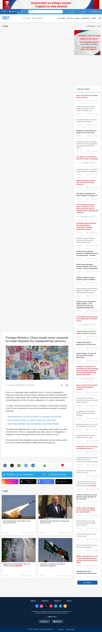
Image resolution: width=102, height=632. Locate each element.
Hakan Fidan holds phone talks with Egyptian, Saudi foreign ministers (33, 424)
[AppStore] (57, 622)
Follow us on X (63, 481)
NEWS (77, 18)
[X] (7, 12)
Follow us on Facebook (47, 481)
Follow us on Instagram (11, 481)
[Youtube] (10, 12)
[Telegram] (12, 12)
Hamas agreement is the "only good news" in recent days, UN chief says (34, 416)
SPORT (93, 18)
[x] (46, 606)
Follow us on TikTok (29, 481)
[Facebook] (37, 606)
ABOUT (33, 601)
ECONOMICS (85, 18)
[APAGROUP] (51, 616)
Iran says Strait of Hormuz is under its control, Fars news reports (31, 420)
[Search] (60, 12)
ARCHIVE (57, 601)
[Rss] (17, 12)
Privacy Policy (70, 629)
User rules (61, 629)
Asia (98, 26)
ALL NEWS (62, 18)
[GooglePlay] (44, 622)
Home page (91, 26)
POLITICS (70, 18)
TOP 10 (69, 601)
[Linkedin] (15, 12)
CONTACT (45, 601)
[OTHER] (99, 18)
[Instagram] (4, 12)
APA (47, 400)
